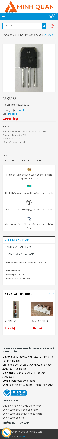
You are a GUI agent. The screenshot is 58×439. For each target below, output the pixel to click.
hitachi (25, 160)
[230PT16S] (15, 309)
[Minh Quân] (29, 7)
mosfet (37, 160)
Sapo (21, 436)
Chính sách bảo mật (14, 417)
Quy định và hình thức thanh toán (22, 405)
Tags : (5, 155)
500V (14, 160)
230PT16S (10, 321)
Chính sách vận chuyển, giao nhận (22, 413)
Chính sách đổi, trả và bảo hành (20, 409)
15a (4, 160)
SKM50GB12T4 (39, 321)
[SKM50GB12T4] (42, 309)
